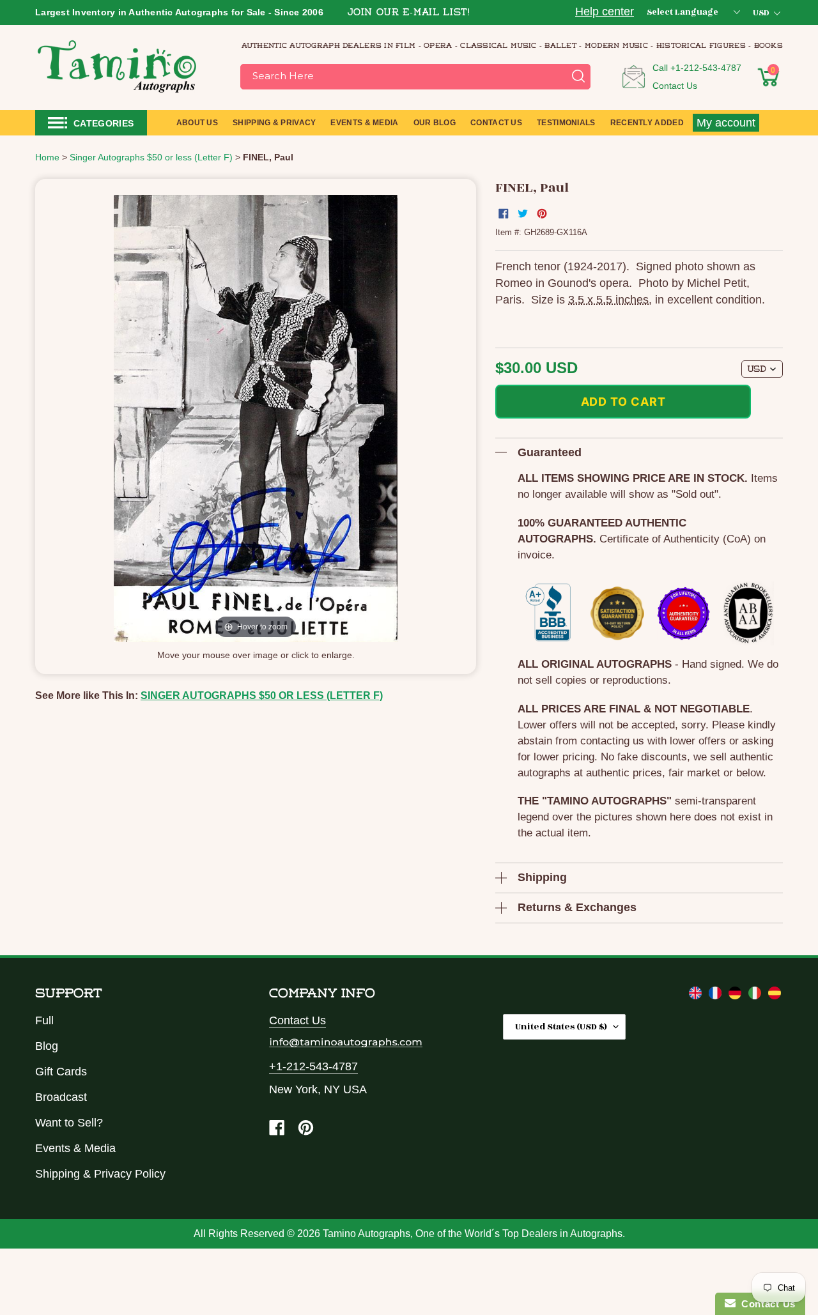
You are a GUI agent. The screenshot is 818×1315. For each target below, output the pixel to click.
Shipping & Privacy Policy (100, 1173)
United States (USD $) (561, 1026)
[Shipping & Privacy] (697, 995)
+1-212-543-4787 (705, 68)
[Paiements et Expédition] (717, 995)
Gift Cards (61, 1071)
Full (44, 1020)
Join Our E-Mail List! (409, 13)
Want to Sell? (69, 1122)
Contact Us (674, 86)
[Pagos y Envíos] (774, 995)
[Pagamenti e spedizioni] (756, 995)
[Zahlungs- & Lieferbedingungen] (736, 995)
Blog (46, 1046)
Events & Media (75, 1148)
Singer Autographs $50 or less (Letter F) (262, 695)
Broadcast (61, 1097)
